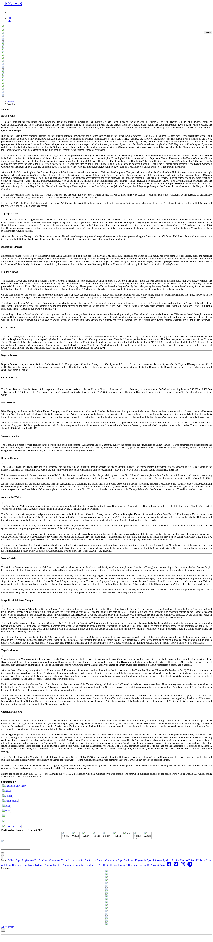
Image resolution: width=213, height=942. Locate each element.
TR (9, 20)
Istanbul (32, 865)
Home (10, 101)
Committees (111, 860)
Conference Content (95, 860)
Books (15, 865)
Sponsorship (144, 865)
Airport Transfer (44, 865)
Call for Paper (14, 860)
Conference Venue (58, 860)
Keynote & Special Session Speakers (153, 860)
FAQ (99, 865)
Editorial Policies (196, 860)
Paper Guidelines (126, 860)
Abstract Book (158, 865)
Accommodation (76, 860)
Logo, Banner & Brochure (124, 865)
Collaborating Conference (84, 865)
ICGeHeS (13, 3)
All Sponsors (7, 927)
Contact (107, 865)
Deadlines (43, 860)
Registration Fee (30, 860)
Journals (23, 865)
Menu (208, 32)
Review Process (180, 860)
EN (9, 18)
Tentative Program (62, 865)
